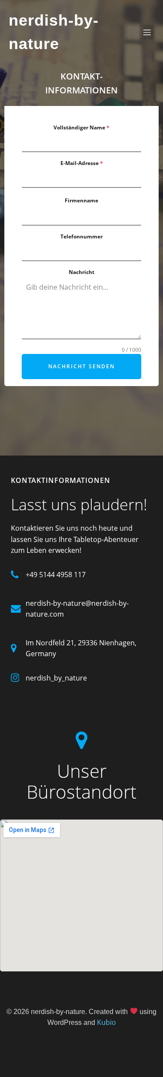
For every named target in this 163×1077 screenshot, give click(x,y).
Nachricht (81, 272)
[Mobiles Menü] (147, 32)
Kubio (106, 1022)
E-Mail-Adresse (81, 163)
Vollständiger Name (81, 127)
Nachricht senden (81, 366)
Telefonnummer (81, 236)
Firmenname (81, 200)
